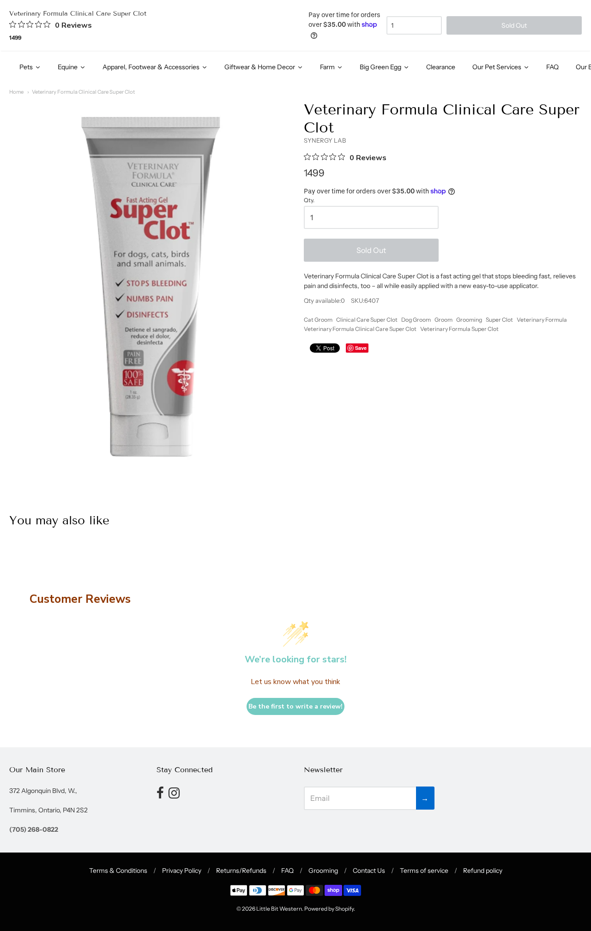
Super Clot (499, 319)
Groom (443, 319)
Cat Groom (318, 319)
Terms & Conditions (118, 870)
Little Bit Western (279, 908)
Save (361, 347)
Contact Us (369, 870)
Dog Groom (416, 319)
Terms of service (424, 870)
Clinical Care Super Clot (367, 319)
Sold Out (371, 250)
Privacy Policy (181, 870)
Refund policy (482, 870)
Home (16, 92)
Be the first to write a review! (295, 706)
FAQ (287, 870)
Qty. (309, 200)
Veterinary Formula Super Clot (459, 328)
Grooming (469, 319)
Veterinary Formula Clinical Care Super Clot (83, 92)
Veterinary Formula (542, 319)
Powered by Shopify (329, 908)
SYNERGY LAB (325, 140)
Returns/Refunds (241, 870)
